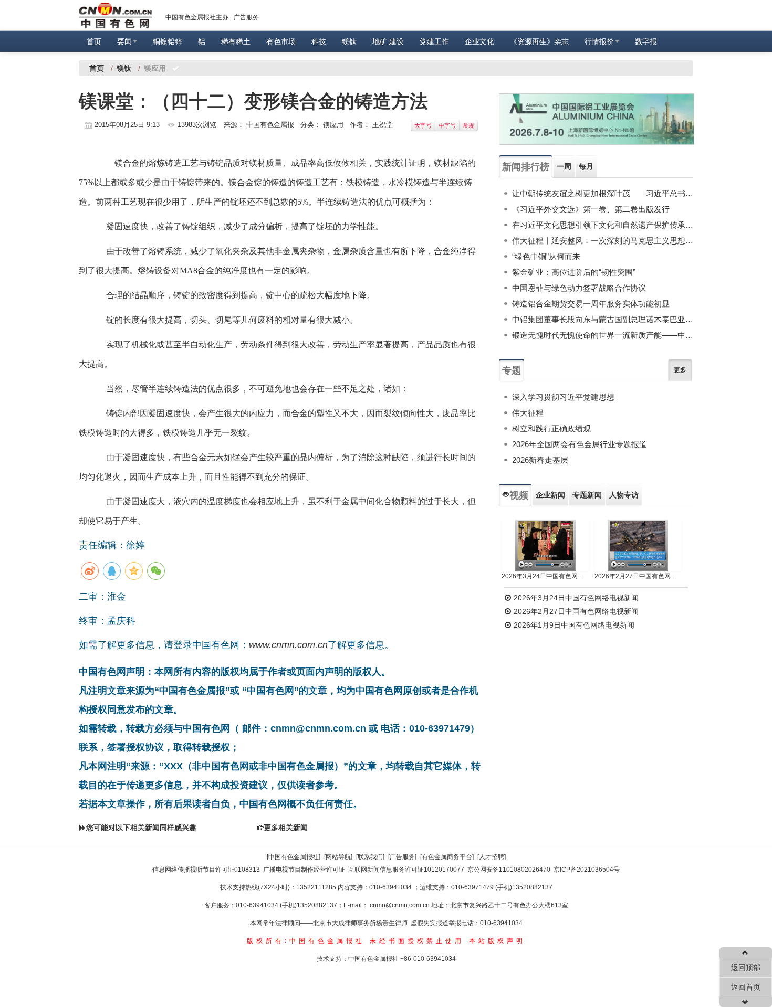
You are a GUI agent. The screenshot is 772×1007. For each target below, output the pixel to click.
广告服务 (246, 17)
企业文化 (479, 41)
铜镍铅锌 (167, 41)
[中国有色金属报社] (293, 857)
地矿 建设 (388, 41)
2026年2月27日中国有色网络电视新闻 (638, 576)
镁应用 (333, 125)
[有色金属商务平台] (447, 857)
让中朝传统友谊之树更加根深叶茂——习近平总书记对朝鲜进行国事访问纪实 (602, 193)
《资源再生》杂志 (539, 41)
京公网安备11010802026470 (508, 869)
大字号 (423, 125)
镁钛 (349, 41)
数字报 (646, 41)
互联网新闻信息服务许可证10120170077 (406, 869)
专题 (511, 370)
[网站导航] (338, 857)
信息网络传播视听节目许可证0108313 (206, 869)
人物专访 (624, 495)
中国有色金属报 (270, 125)
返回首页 (745, 987)
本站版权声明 (497, 941)
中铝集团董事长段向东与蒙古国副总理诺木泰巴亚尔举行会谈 (602, 319)
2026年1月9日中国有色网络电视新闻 (573, 625)
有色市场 (281, 41)
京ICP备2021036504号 (587, 869)
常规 (468, 125)
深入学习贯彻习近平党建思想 (563, 397)
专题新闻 (587, 495)
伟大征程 (528, 412)
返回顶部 (745, 967)
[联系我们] (370, 857)
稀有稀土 (236, 41)
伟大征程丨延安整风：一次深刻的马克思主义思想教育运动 (602, 240)
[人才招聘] (491, 857)
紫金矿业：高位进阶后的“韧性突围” (573, 272)
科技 (318, 41)
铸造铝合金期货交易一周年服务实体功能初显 (591, 303)
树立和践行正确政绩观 (551, 428)
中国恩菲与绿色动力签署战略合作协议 (579, 287)
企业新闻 (550, 495)
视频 (518, 495)
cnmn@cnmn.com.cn (400, 905)
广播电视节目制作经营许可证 (304, 869)
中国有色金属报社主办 (196, 17)
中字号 (447, 125)
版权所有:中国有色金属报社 (306, 941)
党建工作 (434, 41)
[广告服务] (402, 857)
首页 (94, 41)
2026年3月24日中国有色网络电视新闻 (545, 576)
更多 (680, 370)
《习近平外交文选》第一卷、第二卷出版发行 (591, 209)
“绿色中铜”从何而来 (546, 256)
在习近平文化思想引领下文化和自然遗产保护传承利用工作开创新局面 (602, 224)
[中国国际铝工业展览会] (596, 119)
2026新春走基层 (540, 459)
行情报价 (599, 41)
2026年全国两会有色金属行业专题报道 (579, 444)
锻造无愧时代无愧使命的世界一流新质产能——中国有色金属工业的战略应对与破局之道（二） (602, 335)
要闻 (124, 41)
